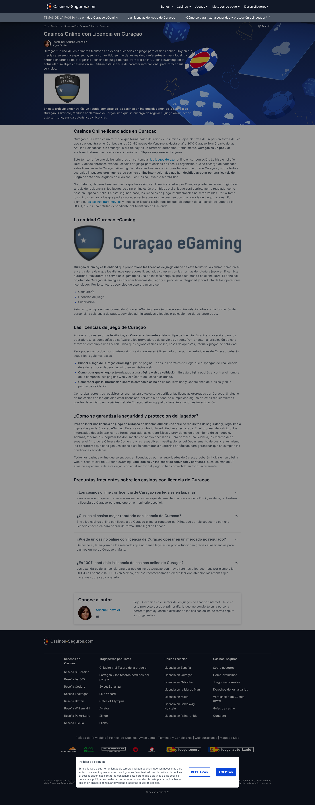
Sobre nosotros (223, 667)
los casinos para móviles (104, 201)
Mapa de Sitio (229, 737)
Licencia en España (177, 667)
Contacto (219, 715)
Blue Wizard (107, 694)
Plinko (103, 723)
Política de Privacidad (91, 737)
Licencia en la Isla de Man (182, 689)
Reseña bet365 (74, 679)
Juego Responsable (226, 682)
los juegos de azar (163, 159)
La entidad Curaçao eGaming (98, 17)
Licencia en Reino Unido (181, 715)
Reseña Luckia (74, 723)
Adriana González (76, 41)
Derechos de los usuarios (230, 689)
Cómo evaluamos (225, 675)
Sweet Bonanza (110, 686)
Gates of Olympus (111, 701)
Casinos (55, 26)
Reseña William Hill (77, 708)
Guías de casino (224, 708)
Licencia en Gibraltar (178, 682)
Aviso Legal (147, 737)
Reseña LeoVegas (76, 694)
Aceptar (226, 772)
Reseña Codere (74, 686)
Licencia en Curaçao (178, 675)
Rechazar (199, 772)
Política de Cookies (123, 737)
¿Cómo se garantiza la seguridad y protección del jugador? (226, 17)
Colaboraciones (206, 737)
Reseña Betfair (74, 701)
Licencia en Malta (176, 697)
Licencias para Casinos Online (79, 26)
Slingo (103, 715)
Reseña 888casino (76, 672)
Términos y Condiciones (175, 737)
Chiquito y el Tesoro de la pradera (123, 667)
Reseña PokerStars (77, 715)
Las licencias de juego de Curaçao (152, 17)
